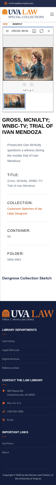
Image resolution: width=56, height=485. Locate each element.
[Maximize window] (41, 31)
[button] (14, 101)
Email (10, 420)
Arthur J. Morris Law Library (18, 319)
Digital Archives (10, 359)
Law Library (8, 341)
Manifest (17, 24)
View (5, 24)
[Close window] (48, 31)
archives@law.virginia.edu (21, 3)
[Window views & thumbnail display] (34, 31)
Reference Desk (10, 368)
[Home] (23, 13)
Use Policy (7, 443)
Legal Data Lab (10, 350)
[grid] (28, 102)
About (5, 452)
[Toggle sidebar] (7, 31)
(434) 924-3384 (15, 411)
